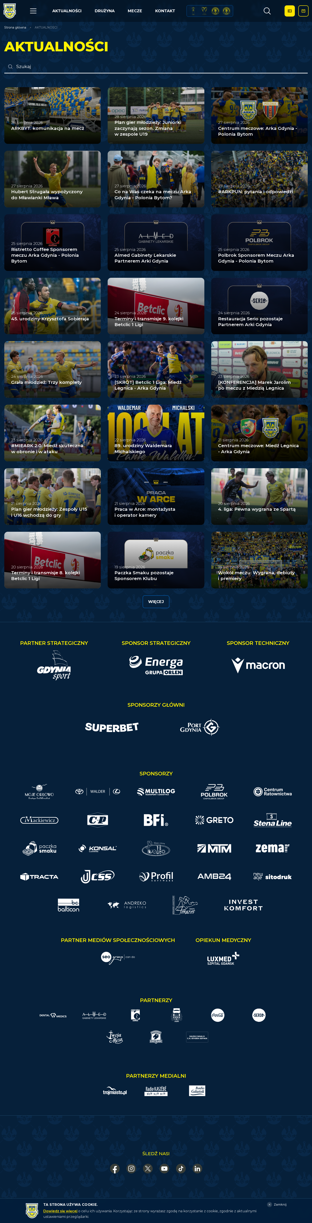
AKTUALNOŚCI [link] (46, 27)
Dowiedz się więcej (60, 1211)
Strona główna (15, 27)
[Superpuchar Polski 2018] (227, 11)
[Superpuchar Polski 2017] (215, 11)
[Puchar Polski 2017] (204, 11)
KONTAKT (165, 11)
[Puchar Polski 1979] (193, 11)
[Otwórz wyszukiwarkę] (267, 11)
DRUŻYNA (105, 11)
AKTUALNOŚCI (66, 11)
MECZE (135, 11)
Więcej (156, 601)
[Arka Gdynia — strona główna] (9, 10)
